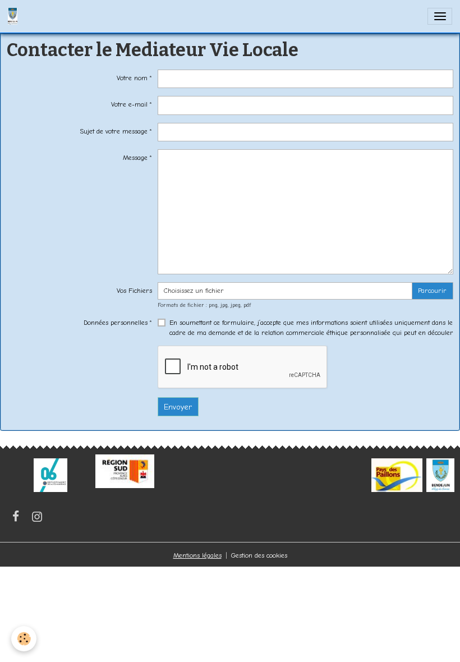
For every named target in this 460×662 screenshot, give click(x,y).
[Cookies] (23, 638)
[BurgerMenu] (439, 16)
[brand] (14, 16)
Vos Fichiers (134, 291)
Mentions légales (197, 555)
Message (135, 158)
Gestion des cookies (259, 555)
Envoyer (178, 407)
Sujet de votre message (114, 131)
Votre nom (132, 78)
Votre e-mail (129, 104)
